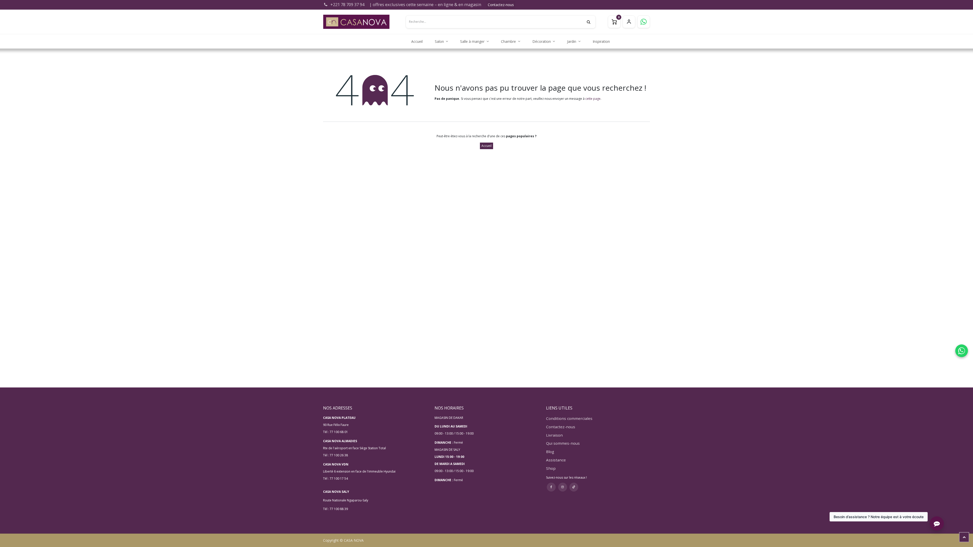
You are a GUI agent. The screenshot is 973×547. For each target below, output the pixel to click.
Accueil (486, 146)
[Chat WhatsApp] (961, 350)
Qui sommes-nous (563, 443)
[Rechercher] (591, 21)
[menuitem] (417, 41)
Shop (551, 468)
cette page (593, 98)
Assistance (556, 459)
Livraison (554, 435)
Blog (550, 451)
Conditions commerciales (569, 418)
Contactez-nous (501, 4)
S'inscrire (629, 21)
